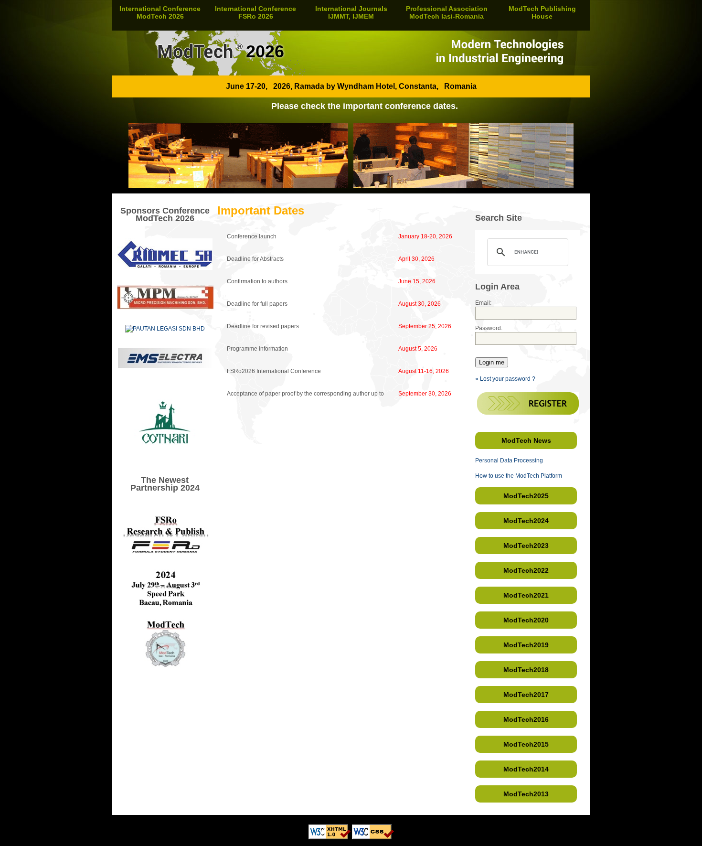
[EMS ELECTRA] (165, 366)
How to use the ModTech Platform (518, 475)
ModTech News (526, 440)
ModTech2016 (526, 719)
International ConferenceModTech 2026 (160, 12)
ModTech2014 (526, 769)
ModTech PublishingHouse (542, 12)
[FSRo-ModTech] (165, 688)
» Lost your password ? (505, 378)
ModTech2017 (526, 694)
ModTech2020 (526, 620)
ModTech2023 (526, 545)
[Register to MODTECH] (528, 412)
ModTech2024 (526, 521)
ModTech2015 (526, 744)
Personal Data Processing (509, 460)
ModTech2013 (526, 794)
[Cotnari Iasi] (165, 458)
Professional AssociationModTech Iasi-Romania (447, 12)
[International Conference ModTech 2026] (351, 73)
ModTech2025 (526, 496)
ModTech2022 (526, 570)
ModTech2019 (526, 645)
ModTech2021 (526, 595)
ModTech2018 (526, 670)
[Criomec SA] (165, 268)
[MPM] (165, 307)
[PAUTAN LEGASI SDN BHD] (165, 328)
